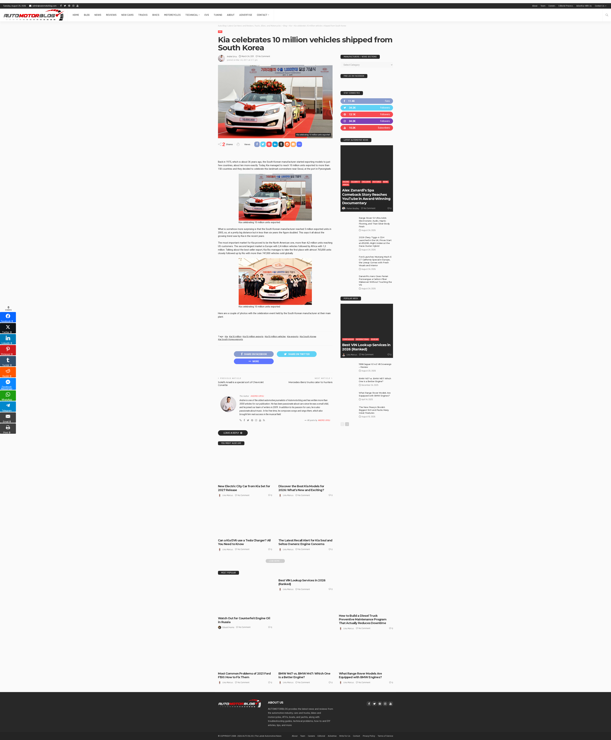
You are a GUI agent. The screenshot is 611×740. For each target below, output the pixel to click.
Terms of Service (385, 736)
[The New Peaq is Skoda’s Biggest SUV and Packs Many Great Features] (348, 411)
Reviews (111, 15)
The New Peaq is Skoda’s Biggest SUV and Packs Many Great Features (374, 410)
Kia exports (292, 336)
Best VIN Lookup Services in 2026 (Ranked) (366, 347)
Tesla (222, 533)
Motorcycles (172, 15)
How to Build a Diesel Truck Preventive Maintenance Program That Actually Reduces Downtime (362, 619)
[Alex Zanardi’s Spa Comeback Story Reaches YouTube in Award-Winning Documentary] (367, 178)
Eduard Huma (228, 627)
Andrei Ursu (232, 56)
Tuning (218, 15)
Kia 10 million (235, 336)
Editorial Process (565, 5)
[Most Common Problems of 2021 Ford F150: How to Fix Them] (245, 653)
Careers (551, 5)
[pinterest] (367, 114)
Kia (220, 31)
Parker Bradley (353, 208)
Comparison (348, 339)
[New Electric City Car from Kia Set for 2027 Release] (245, 466)
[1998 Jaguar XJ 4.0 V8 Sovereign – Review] (348, 368)
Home (76, 15)
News (97, 15)
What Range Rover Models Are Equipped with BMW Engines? (360, 675)
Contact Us (599, 5)
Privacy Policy (369, 736)
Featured (377, 182)
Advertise (245, 15)
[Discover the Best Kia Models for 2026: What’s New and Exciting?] (305, 466)
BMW (283, 666)
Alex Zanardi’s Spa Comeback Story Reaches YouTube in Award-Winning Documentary (366, 196)
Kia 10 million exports (252, 336)
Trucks (142, 15)
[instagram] (367, 121)
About (534, 5)
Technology (260, 530)
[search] (607, 15)
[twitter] (367, 108)
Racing (346, 182)
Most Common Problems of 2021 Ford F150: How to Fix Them (244, 675)
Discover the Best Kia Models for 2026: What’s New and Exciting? (301, 488)
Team (543, 5)
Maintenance (373, 609)
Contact (262, 15)
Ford (222, 666)
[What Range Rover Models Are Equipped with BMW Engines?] (348, 396)
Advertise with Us (584, 5)
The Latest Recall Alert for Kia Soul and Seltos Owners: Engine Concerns (305, 542)
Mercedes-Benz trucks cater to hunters (310, 382)
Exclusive (366, 182)
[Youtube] (367, 128)
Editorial (321, 736)
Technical (191, 15)
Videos (346, 184)
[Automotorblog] (33, 15)
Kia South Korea (308, 336)
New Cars (127, 15)
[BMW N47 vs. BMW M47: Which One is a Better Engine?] (305, 653)
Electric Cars (231, 479)
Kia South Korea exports (230, 339)
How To (361, 609)
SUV (358, 666)
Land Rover (346, 664)
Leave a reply (231, 433)
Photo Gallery (347, 666)
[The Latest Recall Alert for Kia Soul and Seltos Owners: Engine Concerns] (305, 520)
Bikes (155, 15)
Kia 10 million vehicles (275, 336)
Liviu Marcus (227, 495)
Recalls (296, 533)
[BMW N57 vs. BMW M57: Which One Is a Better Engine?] (348, 382)
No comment (264, 56)
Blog (87, 15)
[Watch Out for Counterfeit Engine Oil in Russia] (245, 597)
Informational (246, 530)
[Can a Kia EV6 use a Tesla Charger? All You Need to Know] (245, 520)
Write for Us (344, 736)
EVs (206, 15)
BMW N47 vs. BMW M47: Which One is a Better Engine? (304, 675)
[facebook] (367, 101)
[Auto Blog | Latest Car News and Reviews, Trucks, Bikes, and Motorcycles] (240, 703)
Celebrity (355, 182)
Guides (353, 609)
